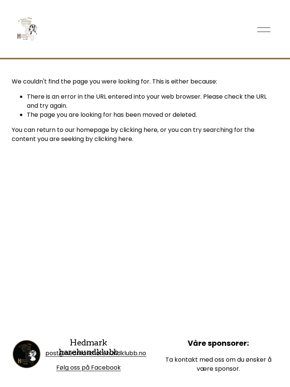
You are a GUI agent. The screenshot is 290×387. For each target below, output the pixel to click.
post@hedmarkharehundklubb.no (95, 353)
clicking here (138, 129)
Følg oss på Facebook (88, 367)
